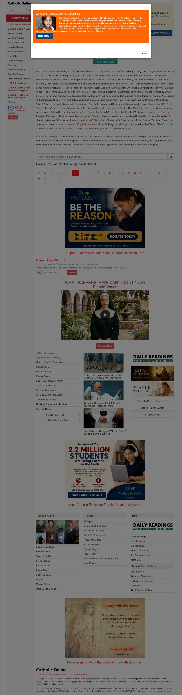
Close (144, 53)
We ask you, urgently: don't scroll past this (58, 13)
